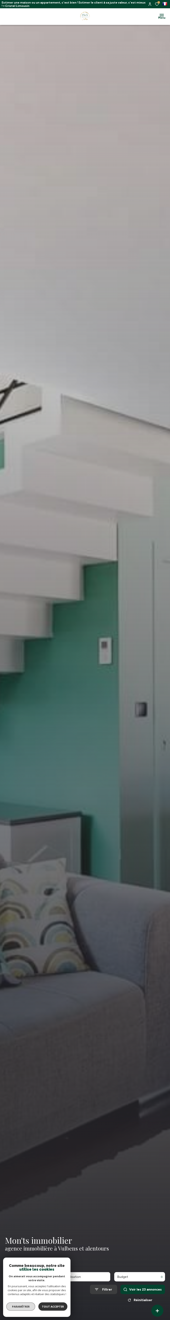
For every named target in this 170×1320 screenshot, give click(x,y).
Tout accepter (53, 1306)
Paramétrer (21, 1306)
